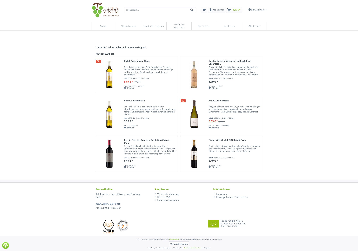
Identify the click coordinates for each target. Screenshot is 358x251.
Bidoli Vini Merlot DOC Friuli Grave (228, 140)
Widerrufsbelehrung (168, 194)
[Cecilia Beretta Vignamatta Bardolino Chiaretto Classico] (194, 75)
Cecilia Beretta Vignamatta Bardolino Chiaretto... (229, 62)
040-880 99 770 (108, 204)
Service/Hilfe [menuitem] (258, 9)
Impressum (221, 194)
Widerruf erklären (179, 244)
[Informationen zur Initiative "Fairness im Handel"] (109, 226)
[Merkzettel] (204, 10)
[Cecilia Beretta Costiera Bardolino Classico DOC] (109, 154)
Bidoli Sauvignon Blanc (137, 61)
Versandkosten (174, 239)
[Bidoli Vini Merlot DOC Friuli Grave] (194, 154)
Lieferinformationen (168, 200)
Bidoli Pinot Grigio (219, 100)
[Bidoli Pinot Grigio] (194, 114)
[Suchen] (192, 10)
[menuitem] (204, 10)
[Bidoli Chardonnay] (109, 114)
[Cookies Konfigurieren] (5, 245)
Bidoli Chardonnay (134, 100)
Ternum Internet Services (192, 248)
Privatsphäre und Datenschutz (231, 197)
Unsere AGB (163, 197)
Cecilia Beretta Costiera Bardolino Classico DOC (147, 141)
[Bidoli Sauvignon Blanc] (109, 75)
